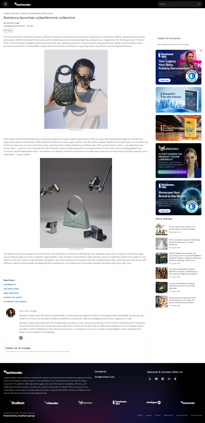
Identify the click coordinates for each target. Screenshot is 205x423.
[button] (5, 4)
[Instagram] (169, 379)
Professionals (196, 415)
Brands (149, 415)
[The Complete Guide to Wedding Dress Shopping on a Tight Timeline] (162, 244)
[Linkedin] (162, 379)
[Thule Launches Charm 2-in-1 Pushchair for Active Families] (162, 229)
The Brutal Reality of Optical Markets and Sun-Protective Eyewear (182, 285)
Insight (140, 415)
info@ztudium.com (104, 377)
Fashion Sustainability (31, 13)
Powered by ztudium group (19, 415)
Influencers (168, 415)
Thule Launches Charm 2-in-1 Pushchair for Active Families (182, 228)
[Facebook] (156, 379)
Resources (48, 13)
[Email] (21, 338)
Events (158, 415)
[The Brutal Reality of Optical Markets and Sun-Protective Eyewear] (162, 287)
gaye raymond (11, 293)
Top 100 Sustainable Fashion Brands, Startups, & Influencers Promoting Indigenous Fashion (183, 271)
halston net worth (13, 297)
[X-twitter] (149, 379)
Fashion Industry (11, 13)
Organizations (182, 415)
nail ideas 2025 (11, 289)
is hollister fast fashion (15, 301)
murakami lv (10, 284)
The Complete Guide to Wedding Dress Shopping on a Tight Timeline (184, 242)
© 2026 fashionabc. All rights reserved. (19, 413)
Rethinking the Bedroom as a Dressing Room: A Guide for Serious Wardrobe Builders (182, 300)
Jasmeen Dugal (28, 310)
